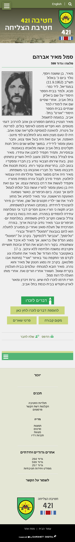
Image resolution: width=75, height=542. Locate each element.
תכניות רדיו (37, 435)
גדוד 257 (37, 465)
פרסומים (37, 409)
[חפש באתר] (70, 4)
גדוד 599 (37, 462)
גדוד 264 (37, 458)
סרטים (37, 428)
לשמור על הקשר (37, 480)
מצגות (37, 432)
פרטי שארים (22, 320)
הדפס (45, 336)
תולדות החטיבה (38, 403)
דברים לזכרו (36, 300)
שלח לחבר (27, 336)
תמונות (37, 425)
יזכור (37, 375)
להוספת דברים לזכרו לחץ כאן (37, 310)
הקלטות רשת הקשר (37, 406)
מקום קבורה (53, 320)
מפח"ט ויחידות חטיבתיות (37, 468)
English (57, 4)
